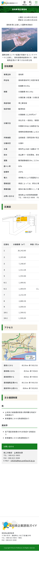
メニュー (36, 4)
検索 (30, 4)
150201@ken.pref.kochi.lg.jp (23, 460)
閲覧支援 (24, 4)
